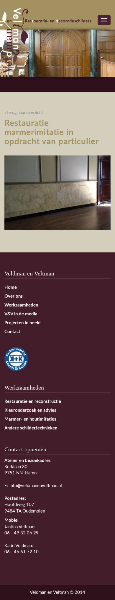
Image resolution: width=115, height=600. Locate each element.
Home (10, 287)
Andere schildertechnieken (30, 428)
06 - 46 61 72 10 (21, 552)
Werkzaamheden (21, 305)
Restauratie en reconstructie (32, 401)
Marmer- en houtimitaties (30, 419)
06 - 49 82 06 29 (21, 533)
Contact (12, 332)
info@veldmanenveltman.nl (35, 486)
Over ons (13, 296)
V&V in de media (20, 314)
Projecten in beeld (22, 323)
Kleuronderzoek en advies (30, 410)
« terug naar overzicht (23, 113)
